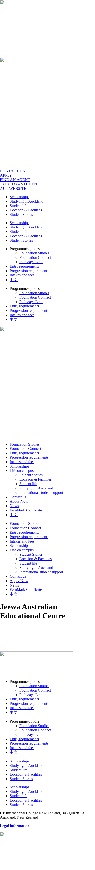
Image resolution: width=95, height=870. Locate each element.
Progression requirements (29, 271)
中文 (14, 280)
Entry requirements (24, 266)
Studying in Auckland (26, 201)
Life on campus (22, 470)
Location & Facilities (26, 210)
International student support (41, 492)
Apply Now (19, 501)
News (14, 506)
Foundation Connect (35, 257)
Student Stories (21, 214)
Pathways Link (31, 262)
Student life (18, 206)
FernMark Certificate (26, 510)
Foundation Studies (34, 253)
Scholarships (19, 197)
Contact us (18, 497)
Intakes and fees (22, 275)
